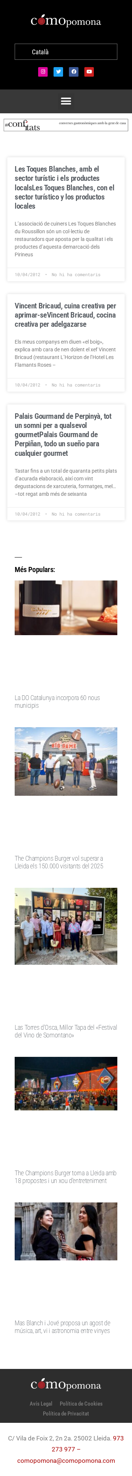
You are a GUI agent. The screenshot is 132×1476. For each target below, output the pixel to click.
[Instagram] (43, 72)
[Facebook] (73, 72)
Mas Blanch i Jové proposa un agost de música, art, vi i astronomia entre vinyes (62, 1327)
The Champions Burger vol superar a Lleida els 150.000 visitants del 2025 (59, 862)
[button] (66, 101)
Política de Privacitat (66, 1413)
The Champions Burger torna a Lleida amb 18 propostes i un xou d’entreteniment (66, 1177)
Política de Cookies (81, 1403)
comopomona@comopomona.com (66, 1460)
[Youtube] (89, 72)
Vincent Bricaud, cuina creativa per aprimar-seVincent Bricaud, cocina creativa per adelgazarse (65, 315)
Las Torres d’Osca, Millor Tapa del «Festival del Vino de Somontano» (66, 1031)
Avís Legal (41, 1403)
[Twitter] (58, 72)
